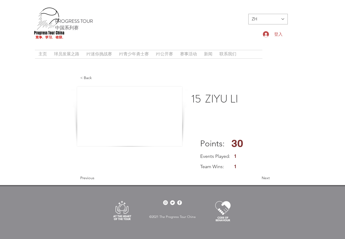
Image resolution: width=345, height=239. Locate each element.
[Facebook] (179, 202)
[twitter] (172, 202)
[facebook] (165, 202)
